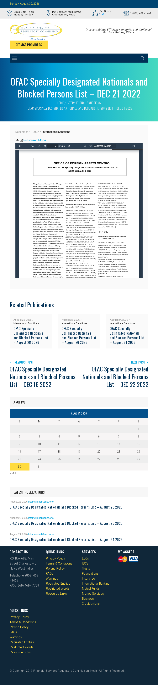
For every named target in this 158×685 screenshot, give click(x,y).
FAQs (49, 573)
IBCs (85, 563)
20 (98, 452)
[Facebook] (99, 14)
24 (39, 459)
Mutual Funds (91, 588)
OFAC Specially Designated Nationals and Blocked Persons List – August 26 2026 (79, 335)
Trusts (86, 568)
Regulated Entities (58, 583)
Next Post (138, 362)
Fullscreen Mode (34, 140)
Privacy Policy (55, 558)
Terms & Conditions (59, 563)
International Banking (95, 583)
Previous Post (23, 362)
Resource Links (56, 593)
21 (118, 452)
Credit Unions (91, 603)
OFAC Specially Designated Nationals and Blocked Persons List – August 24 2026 (127, 335)
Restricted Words (58, 588)
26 (79, 459)
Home (60, 103)
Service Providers (28, 44)
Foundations (90, 573)
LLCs (85, 558)
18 (59, 452)
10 (39, 444)
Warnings (52, 578)
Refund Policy (55, 568)
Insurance (88, 578)
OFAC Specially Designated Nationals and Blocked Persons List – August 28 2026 (30, 335)
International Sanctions (84, 103)
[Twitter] (103, 14)
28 (118, 459)
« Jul (13, 473)
